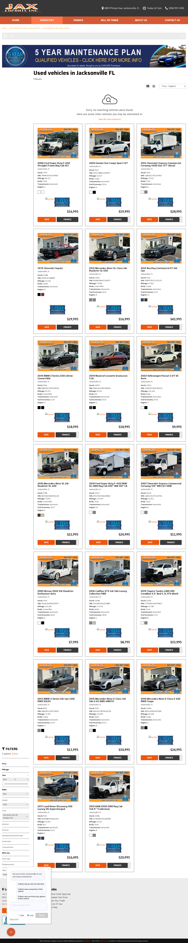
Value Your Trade (57, 900)
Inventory (47, 20)
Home (15, 20)
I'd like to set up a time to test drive (31, 884)
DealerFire (86, 941)
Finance (78, 20)
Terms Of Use (55, 904)
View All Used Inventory (110, 119)
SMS (22, 915)
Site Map (53, 907)
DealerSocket (104, 941)
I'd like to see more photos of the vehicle (30, 890)
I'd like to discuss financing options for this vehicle (31, 897)
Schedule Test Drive (58, 897)
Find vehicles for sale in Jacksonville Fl (25, 28)
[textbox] (29, 906)
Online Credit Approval (59, 894)
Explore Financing (129, 219)
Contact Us (172, 20)
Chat (31, 915)
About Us (141, 20)
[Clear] (15, 753)
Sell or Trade (109, 20)
